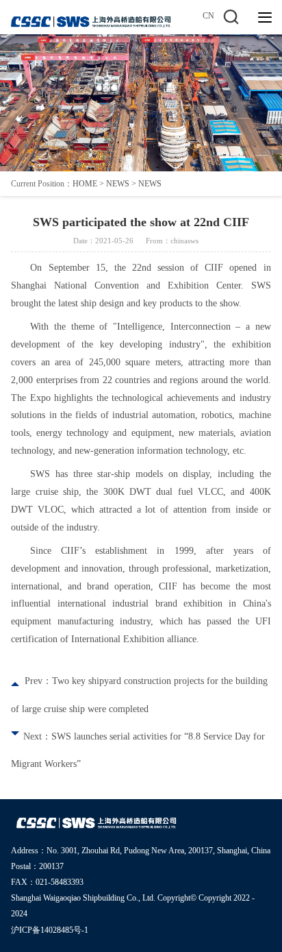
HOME (85, 183)
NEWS (117, 183)
